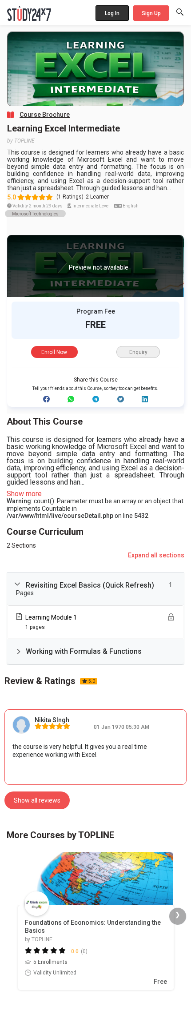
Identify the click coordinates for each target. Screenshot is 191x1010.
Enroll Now (54, 352)
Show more (24, 493)
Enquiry (138, 352)
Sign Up (151, 13)
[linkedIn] (145, 399)
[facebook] (46, 399)
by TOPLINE (21, 141)
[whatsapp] (71, 399)
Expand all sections (156, 555)
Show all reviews (37, 800)
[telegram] (95, 399)
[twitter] (120, 399)
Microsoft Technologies (35, 213)
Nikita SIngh (52, 720)
